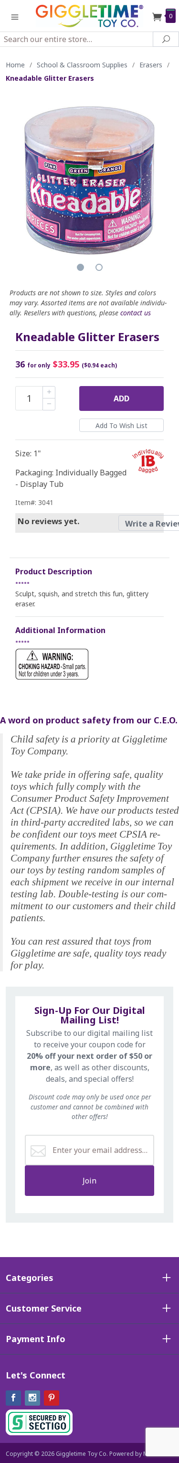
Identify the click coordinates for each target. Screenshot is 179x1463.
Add (121, 398)
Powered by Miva (132, 1454)
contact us (135, 312)
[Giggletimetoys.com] (90, 15)
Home (15, 64)
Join (89, 1180)
